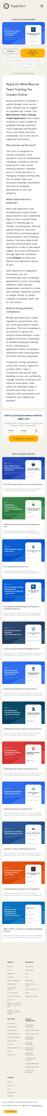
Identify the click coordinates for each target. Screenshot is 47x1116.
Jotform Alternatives (32, 1034)
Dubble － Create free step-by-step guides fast (14, 1005)
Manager (38, 64)
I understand (10, 1111)
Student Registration (14, 1048)
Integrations (11, 973)
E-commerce (11, 1023)
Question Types (12, 984)
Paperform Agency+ (13, 980)
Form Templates (12, 993)
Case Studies (29, 970)
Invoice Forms (11, 1030)
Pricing (9, 970)
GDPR (27, 993)
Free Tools (10, 1000)
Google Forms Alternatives (29, 1048)
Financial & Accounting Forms (13, 60)
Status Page (29, 980)
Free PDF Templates (13, 996)
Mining (19, 64)
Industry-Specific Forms (35, 60)
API (26, 977)
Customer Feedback (13, 1037)
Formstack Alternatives (29, 1043)
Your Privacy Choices (31, 989)
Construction (10, 64)
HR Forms (10, 1044)
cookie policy (37, 1105)
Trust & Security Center (30, 985)
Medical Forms (12, 1041)
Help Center (29, 966)
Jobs (8, 1089)
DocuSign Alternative (32, 1063)
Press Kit (10, 1096)
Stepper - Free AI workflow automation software (14, 1012)
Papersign (10, 977)
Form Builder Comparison (29, 1026)
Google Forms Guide (31, 996)
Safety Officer (29, 67)
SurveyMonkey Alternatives (29, 1038)
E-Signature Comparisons (29, 1054)
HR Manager (29, 64)
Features (10, 966)
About (9, 1082)
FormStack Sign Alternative (30, 1059)
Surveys (9, 1051)
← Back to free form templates (23, 19)
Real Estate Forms (13, 1034)
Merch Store (11, 1092)
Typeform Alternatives (32, 1030)
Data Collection (12, 1027)
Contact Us (10, 1085)
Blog (26, 973)
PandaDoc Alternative (32, 1067)
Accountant (17, 67)
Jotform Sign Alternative (29, 1071)
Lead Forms (11, 1055)
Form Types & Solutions (11, 988)
